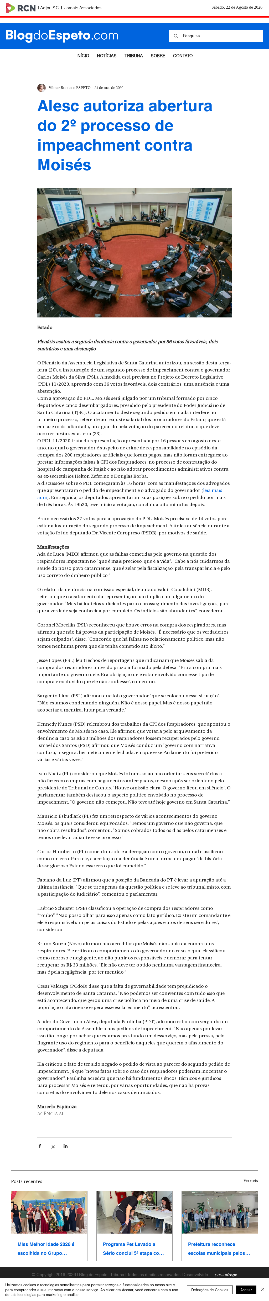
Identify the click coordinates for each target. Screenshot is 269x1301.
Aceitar (246, 1289)
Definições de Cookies (209, 1289)
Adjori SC (49, 8)
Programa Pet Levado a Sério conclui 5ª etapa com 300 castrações (133, 1249)
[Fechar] (263, 1289)
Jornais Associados (83, 8)
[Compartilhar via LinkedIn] (65, 1146)
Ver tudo (251, 1181)
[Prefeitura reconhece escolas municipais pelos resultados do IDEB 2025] (220, 1212)
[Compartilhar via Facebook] (39, 1146)
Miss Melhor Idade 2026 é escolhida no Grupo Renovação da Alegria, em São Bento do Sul (47, 1249)
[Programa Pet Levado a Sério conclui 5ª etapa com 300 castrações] (135, 1212)
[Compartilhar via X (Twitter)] (52, 1146)
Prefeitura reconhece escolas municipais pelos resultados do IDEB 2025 (216, 1249)
